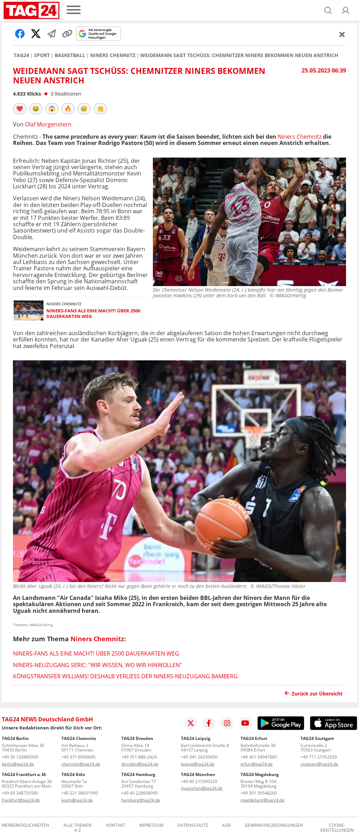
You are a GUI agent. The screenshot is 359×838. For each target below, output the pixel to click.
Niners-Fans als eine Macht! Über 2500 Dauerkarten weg (93, 313)
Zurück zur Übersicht (317, 693)
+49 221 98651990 (79, 793)
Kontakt (115, 825)
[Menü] (74, 10)
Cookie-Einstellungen (337, 828)
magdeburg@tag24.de (262, 800)
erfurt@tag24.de (257, 764)
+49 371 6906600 (78, 757)
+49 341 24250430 (199, 757)
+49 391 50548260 (259, 793)
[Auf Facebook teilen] (20, 34)
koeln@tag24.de (77, 800)
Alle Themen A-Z (77, 828)
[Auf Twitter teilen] (36, 34)
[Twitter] (190, 723)
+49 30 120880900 (20, 757)
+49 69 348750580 (20, 793)
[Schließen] (342, 34)
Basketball (70, 55)
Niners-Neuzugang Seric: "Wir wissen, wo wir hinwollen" (97, 665)
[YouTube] (245, 723)
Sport (42, 55)
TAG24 (21, 55)
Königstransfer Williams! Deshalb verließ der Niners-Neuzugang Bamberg (125, 676)
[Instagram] (227, 723)
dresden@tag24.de (139, 764)
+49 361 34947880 (259, 757)
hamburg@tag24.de (140, 800)
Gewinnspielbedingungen (274, 825)
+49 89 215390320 (199, 781)
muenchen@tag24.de (202, 788)
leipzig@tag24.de (198, 764)
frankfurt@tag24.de (21, 800)
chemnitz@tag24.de (80, 764)
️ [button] (19, 108)
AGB (226, 825)
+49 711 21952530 (318, 757)
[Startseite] (32, 10)
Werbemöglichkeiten (25, 825)
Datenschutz (192, 825)
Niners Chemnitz (112, 55)
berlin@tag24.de (18, 764)
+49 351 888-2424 (139, 757)
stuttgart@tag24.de (319, 764)
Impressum (151, 825)
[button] (345, 10)
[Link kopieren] (67, 34)
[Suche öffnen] (328, 10)
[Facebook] (209, 723)
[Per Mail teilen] (52, 34)
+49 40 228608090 (139, 793)
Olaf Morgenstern (48, 124)
